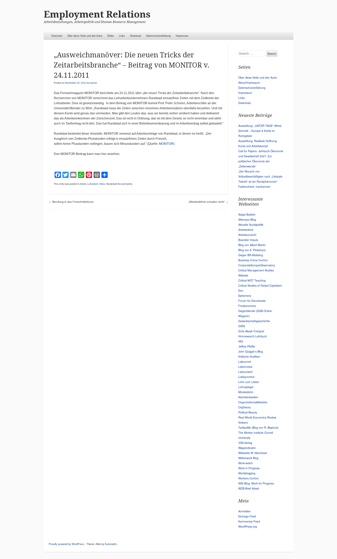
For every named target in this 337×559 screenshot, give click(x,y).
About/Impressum (249, 82)
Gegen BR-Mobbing (250, 255)
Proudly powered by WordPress (66, 544)
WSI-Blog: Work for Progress (256, 483)
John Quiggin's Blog (250, 351)
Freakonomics (247, 306)
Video (102, 184)
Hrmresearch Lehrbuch (252, 336)
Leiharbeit (92, 184)
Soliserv (243, 422)
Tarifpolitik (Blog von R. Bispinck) (258, 427)
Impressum (182, 35)
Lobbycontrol (246, 377)
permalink (127, 184)
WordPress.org (247, 526)
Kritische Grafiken (249, 356)
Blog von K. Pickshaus (252, 250)
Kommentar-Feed (249, 521)
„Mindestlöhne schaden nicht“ (208, 201)
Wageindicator (247, 448)
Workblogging (246, 473)
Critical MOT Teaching (252, 280)
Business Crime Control (252, 260)
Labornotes (245, 367)
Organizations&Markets (252, 402)
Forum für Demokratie (252, 301)
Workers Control (248, 478)
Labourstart (245, 372)
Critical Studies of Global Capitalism (260, 285)
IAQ (240, 341)
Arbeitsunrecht (247, 235)
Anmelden (244, 511)
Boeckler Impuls (248, 240)
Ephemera (244, 296)
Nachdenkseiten (248, 397)
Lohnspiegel (245, 387)
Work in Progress (249, 468)
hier (103, 154)
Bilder (110, 35)
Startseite (56, 35)
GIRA (241, 326)
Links (122, 35)
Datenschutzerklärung (158, 35)
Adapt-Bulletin (246, 214)
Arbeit (83, 184)
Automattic (111, 544)
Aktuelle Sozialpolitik (250, 225)
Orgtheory (244, 407)
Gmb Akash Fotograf (251, 331)
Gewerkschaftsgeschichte (254, 321)
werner (93, 83)
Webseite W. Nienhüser (252, 453)
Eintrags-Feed (247, 516)
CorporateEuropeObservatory (256, 265)
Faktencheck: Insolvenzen (254, 186)
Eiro (240, 290)
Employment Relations (97, 14)
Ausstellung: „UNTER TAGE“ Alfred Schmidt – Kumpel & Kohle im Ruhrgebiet (259, 131)
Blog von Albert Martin (252, 245)
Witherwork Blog (248, 458)
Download (135, 35)
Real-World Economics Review (257, 417)
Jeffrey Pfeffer (246, 346)
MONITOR (166, 143)
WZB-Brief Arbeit (248, 488)
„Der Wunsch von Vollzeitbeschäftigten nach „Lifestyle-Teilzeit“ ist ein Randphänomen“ (260, 176)
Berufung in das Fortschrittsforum (71, 201)
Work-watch (245, 463)
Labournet (244, 361)
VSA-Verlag (245, 443)
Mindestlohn (245, 392)
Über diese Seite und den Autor (84, 35)
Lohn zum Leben (248, 382)
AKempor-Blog (247, 219)
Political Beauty (247, 412)
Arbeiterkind (245, 230)
